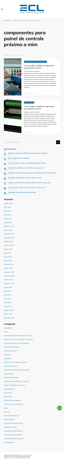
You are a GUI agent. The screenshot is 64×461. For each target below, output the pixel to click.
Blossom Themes (10, 458)
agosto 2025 (8, 249)
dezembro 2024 (9, 272)
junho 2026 (7, 211)
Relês (5, 408)
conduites (7, 355)
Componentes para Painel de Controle (35, 61)
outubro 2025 (8, 241)
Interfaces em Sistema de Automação (16, 381)
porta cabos (8, 393)
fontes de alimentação (11, 377)
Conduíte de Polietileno (11, 347)
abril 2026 (7, 219)
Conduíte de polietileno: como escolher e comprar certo (26, 168)
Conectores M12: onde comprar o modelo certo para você (26, 187)
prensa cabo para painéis (12, 400)
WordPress (27, 458)
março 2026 (8, 222)
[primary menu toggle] (2, 9)
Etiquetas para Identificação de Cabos (16, 370)
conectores (7, 358)
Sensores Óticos (9, 419)
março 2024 (8, 306)
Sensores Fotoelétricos (11, 416)
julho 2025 (7, 253)
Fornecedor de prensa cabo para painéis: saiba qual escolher (27, 163)
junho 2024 (7, 295)
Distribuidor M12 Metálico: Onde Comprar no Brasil (24, 178)
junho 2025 (7, 257)
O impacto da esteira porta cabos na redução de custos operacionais (29, 183)
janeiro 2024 (8, 314)
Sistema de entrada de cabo (13, 423)
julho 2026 (7, 207)
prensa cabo (8, 396)
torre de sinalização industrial (14, 438)
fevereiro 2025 (9, 264)
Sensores (7, 412)
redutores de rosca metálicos (13, 404)
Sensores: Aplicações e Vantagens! (18, 158)
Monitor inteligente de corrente (14, 385)
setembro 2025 (9, 245)
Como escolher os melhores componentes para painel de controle (39, 66)
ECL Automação (24, 455)
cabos (6, 332)
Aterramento (8, 328)
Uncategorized (29, 102)
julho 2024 (7, 291)
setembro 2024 (9, 283)
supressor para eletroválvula (13, 431)
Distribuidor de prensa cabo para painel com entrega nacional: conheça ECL (32, 173)
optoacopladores (9, 389)
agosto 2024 (8, 287)
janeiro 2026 (8, 230)
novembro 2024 (9, 276)
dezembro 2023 (9, 318)
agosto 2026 (8, 203)
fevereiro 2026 (9, 226)
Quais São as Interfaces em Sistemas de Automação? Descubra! (27, 153)
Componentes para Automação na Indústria (18, 339)
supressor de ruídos (10, 427)
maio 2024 (7, 299)
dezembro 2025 (9, 234)
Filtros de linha (9, 374)
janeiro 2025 (8, 268)
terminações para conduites (13, 435)
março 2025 (8, 260)
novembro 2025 (9, 238)
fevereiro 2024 (9, 310)
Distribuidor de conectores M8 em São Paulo (22, 192)
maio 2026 (7, 215)
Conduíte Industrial (10, 351)
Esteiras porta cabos (10, 366)
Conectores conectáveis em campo (15, 362)
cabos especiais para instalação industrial (18, 335)
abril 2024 (7, 302)
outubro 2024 (8, 280)
